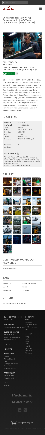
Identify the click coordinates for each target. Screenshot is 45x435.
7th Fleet (25, 290)
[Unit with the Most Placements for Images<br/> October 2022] (36, 70)
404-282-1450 (8, 320)
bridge (24, 287)
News (27, 341)
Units (6, 383)
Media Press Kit (9, 378)
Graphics (28, 346)
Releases (29, 322)
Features (8, 344)
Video (27, 339)
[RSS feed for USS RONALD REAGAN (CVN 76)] (34, 70)
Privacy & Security (9, 359)
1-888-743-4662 (9, 335)
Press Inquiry (9, 373)
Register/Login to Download (16, 303)
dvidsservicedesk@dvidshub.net (14, 327)
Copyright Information (11, 363)
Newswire (8, 349)
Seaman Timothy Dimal (21, 67)
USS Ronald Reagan (29, 283)
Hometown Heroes (31, 324)
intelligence (7, 290)
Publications (29, 351)
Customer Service (10, 368)
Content (28, 334)
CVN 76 (5, 287)
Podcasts (29, 348)
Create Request (9, 376)
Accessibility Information (12, 366)
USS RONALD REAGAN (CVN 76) (16, 70)
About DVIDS (9, 354)
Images (28, 337)
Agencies (7, 385)
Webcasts (29, 353)
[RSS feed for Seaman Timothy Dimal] (33, 67)
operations (7, 283)
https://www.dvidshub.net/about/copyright (17, 165)
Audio (27, 344)
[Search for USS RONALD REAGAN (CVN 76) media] (31, 70)
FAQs (6, 361)
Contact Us (7, 357)
